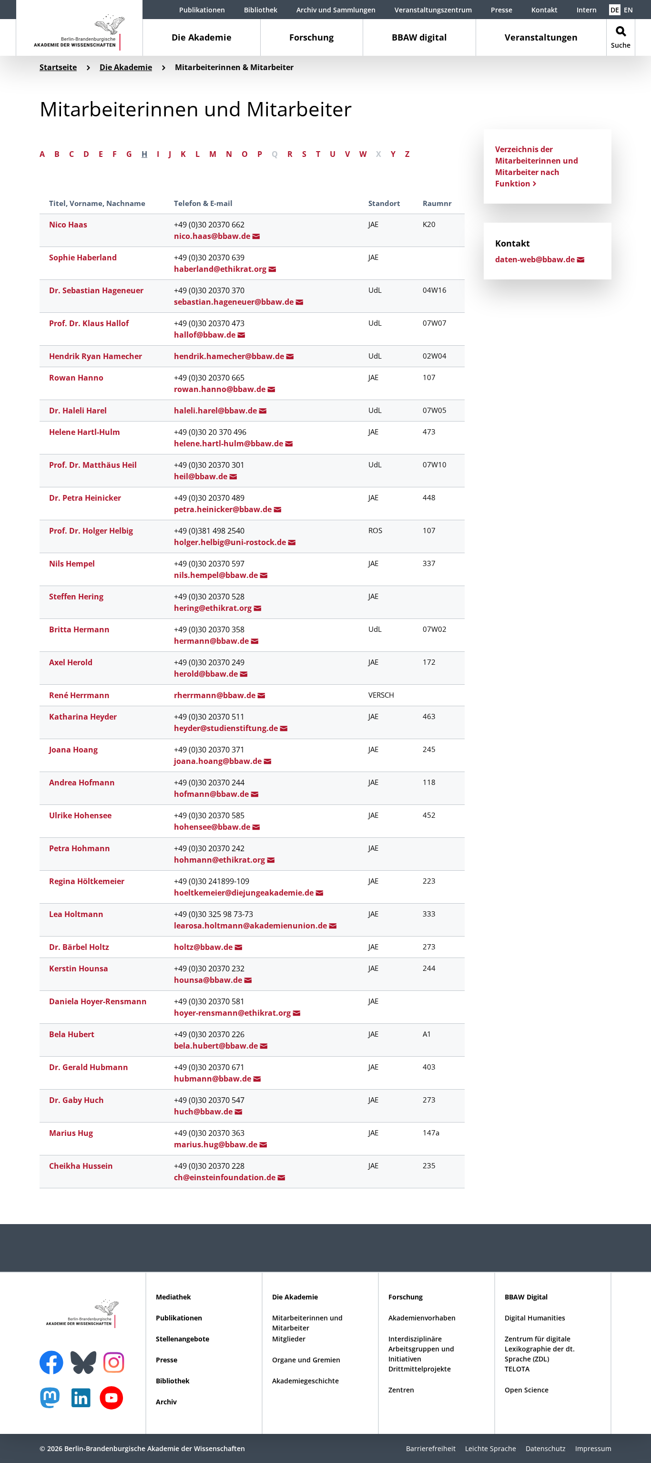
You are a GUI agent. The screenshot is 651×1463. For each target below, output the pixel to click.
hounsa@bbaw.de (209, 980)
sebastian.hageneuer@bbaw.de (234, 302)
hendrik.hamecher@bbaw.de (230, 356)
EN (628, 9)
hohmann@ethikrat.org (220, 860)
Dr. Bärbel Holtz (79, 947)
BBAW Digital (526, 1296)
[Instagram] (116, 1361)
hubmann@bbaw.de (213, 1078)
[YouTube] (114, 1402)
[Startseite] (79, 28)
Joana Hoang (73, 749)
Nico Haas (68, 224)
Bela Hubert (71, 1034)
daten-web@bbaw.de (536, 259)
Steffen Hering (76, 596)
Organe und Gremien (306, 1359)
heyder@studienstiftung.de (227, 728)
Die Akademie (202, 37)
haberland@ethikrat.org (221, 269)
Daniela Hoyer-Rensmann (98, 1001)
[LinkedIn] (83, 1402)
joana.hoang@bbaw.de (219, 761)
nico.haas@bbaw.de (213, 236)
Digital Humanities (535, 1317)
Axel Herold (70, 662)
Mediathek (173, 1296)
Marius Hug (71, 1133)
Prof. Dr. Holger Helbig (91, 530)
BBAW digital (419, 37)
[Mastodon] (53, 1402)
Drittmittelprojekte (419, 1368)
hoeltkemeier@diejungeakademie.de (244, 892)
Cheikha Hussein (81, 1166)
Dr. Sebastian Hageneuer (96, 290)
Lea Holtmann (76, 914)
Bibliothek (260, 9)
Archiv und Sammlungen (336, 9)
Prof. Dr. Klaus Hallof (89, 323)
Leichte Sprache (490, 1448)
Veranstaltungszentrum (433, 9)
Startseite (58, 67)
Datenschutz (546, 1448)
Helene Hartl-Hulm (84, 432)
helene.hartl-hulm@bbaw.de (229, 443)
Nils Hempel (72, 563)
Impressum (593, 1448)
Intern (587, 9)
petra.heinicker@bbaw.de (224, 509)
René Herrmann (79, 695)
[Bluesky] (86, 1356)
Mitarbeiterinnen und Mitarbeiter (307, 1322)
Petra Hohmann (79, 848)
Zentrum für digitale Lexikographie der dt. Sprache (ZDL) (540, 1348)
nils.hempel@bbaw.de (217, 575)
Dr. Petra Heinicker (85, 498)
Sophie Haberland (83, 257)
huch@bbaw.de (204, 1111)
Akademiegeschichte (305, 1380)
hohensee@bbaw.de (213, 827)
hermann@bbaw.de (212, 641)
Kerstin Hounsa (78, 968)
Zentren (401, 1389)
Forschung (311, 37)
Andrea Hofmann (82, 782)
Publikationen (202, 9)
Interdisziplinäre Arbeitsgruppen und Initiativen (421, 1348)
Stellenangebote (182, 1338)
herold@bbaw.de (207, 674)
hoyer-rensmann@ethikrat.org (233, 1013)
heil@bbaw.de (201, 476)
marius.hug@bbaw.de (216, 1144)
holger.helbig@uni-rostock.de (231, 542)
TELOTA (517, 1368)
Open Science (527, 1389)
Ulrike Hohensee (80, 815)
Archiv (166, 1401)
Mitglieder (288, 1338)
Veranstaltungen (541, 37)
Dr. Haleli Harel (78, 410)
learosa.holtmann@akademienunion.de (251, 925)
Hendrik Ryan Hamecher (95, 356)
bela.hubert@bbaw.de (217, 1046)
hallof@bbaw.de (205, 335)
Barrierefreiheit (431, 1448)
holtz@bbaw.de (204, 947)
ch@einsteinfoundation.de (225, 1177)
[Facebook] (54, 1356)
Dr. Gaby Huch (76, 1100)
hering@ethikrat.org (214, 608)
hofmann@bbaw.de (212, 794)
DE (614, 9)
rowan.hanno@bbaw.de (220, 389)
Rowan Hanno (76, 377)
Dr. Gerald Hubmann (88, 1067)
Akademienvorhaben (422, 1317)
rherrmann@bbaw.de (215, 695)
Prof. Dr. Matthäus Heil (93, 465)
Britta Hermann (79, 629)
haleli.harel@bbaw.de (216, 410)
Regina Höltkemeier (86, 881)
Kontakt (544, 9)
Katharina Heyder (83, 716)
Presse (501, 9)
